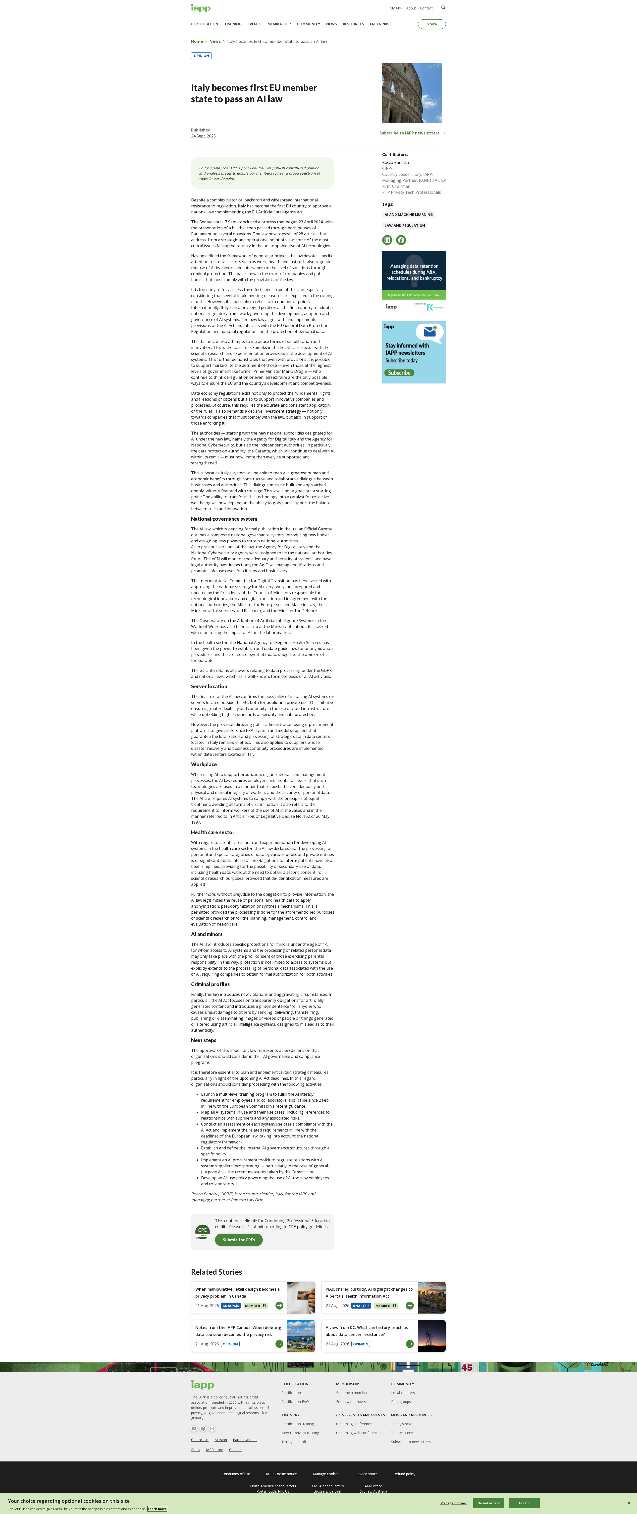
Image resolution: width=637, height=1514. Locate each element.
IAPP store (214, 1449)
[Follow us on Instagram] (212, 1429)
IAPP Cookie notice (281, 1473)
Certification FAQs (296, 1401)
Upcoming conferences (354, 1423)
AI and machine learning (409, 214)
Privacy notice (366, 1473)
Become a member (352, 1392)
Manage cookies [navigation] (326, 1473)
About (411, 8)
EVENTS (255, 24)
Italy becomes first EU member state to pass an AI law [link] (277, 41)
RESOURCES (353, 24)
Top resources (403, 1432)
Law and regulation (405, 225)
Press (195, 1449)
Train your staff (293, 1441)
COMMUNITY (308, 24)
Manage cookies (453, 1503)
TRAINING (233, 24)
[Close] (629, 1502)
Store (432, 24)
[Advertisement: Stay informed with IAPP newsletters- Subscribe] (414, 352)
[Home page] (203, 1384)
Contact (426, 8)
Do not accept (489, 1503)
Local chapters (403, 1392)
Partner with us (245, 1439)
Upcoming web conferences (358, 1432)
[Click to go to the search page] (443, 7)
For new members (351, 1401)
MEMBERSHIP (279, 24)
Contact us (200, 1439)
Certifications (292, 1392)
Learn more (157, 1509)
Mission (220, 1439)
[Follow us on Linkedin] (194, 1429)
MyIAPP (396, 8)
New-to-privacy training (300, 1432)
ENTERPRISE (380, 24)
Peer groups (401, 1401)
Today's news (402, 1423)
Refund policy (404, 1473)
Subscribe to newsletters (411, 1441)
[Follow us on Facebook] (203, 1429)
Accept (524, 1503)
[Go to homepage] (201, 8)
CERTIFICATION (204, 24)
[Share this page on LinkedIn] (387, 240)
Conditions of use (236, 1473)
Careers (235, 1449)
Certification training (297, 1423)
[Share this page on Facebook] (401, 240)
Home (197, 41)
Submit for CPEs (239, 1240)
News (215, 41)
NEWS (331, 24)
